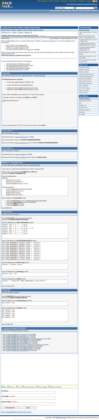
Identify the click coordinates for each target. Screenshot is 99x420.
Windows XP (28, 32)
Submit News (73, 1)
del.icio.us (12, 387)
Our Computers (83, 85)
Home (51, 11)
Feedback (82, 1)
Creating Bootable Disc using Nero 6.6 (17, 334)
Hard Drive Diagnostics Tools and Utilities (87, 56)
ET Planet (82, 114)
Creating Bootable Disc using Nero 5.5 (17, 337)
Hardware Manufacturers (86, 74)
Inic (80, 103)
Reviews (75, 11)
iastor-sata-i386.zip (21, 154)
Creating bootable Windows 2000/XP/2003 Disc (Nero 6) (87, 44)
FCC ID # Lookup (84, 88)
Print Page (64, 1)
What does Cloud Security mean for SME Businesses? (87, 36)
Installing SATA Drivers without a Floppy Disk (88, 40)
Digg (4, 387)
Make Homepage (43, 1)
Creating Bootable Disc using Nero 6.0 (17, 336)
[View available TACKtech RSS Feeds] (94, 1)
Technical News (66, 11)
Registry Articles (84, 72)
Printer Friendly (27, 30)
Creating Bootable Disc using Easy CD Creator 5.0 (20, 346)
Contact (88, 1)
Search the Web (84, 90)
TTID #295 (42, 75)
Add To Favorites (54, 1)
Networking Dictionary (85, 83)
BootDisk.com (83, 107)
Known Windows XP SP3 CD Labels (87, 53)
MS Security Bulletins (85, 78)
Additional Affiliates (84, 98)
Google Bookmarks (29, 387)
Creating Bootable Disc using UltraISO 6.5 (18, 341)
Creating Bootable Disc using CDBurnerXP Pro (19, 347)
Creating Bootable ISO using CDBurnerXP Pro (19, 349)
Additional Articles (84, 30)
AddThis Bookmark (56, 387)
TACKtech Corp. (6, 32)
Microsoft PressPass (85, 81)
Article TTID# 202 (35, 165)
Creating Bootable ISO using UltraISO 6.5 (18, 343)
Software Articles (84, 69)
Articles (81, 11)
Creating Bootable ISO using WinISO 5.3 (17, 350)
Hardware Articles (84, 67)
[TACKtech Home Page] (7, 5)
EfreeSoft (82, 112)
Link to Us (88, 11)
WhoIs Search (83, 92)
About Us (95, 11)
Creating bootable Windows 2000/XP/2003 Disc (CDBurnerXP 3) (87, 49)
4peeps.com (83, 105)
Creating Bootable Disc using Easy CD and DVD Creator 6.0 (23, 344)
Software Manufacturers (86, 76)
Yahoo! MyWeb (42, 387)
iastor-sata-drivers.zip (21, 137)
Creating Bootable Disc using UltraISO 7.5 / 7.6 (19, 340)
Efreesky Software (84, 110)
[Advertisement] (49, 18)
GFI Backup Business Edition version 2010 (87, 60)
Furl (19, 387)
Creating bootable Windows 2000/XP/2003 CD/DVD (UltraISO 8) (24, 339)
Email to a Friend (38, 30)
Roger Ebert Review (85, 100)
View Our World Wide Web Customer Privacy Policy (16, 412)
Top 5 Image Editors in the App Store (88, 33)
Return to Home (5, 30)
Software (57, 11)
